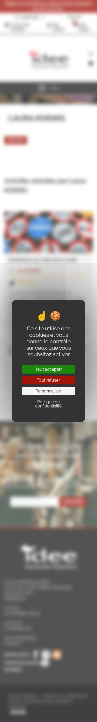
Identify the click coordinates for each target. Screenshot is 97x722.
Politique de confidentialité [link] (48, 404)
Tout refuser (48, 380)
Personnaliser (48, 391)
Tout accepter (48, 369)
